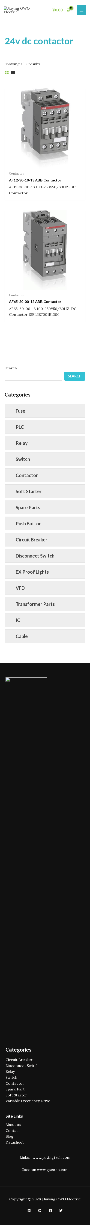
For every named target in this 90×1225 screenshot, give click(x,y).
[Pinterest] (39, 1210)
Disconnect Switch (22, 1065)
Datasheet (15, 1142)
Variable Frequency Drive (28, 1100)
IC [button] (18, 620)
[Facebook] (50, 1210)
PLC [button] (20, 427)
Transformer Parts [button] (35, 604)
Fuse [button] (20, 411)
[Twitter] (61, 1210)
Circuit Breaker (19, 1059)
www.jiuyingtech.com (51, 1157)
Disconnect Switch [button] (35, 555)
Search (11, 368)
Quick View (45, 164)
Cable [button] (22, 636)
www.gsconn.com (53, 1169)
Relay (10, 1071)
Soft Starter (16, 1095)
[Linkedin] (29, 1210)
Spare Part (15, 1089)
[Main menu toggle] (81, 10)
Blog (9, 1136)
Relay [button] (22, 443)
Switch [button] (23, 459)
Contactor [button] (27, 475)
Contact (13, 1130)
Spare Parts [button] (28, 507)
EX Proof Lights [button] (32, 572)
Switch (11, 1077)
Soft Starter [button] (29, 491)
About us (13, 1124)
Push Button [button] (29, 523)
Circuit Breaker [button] (31, 539)
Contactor (15, 1083)
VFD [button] (20, 588)
